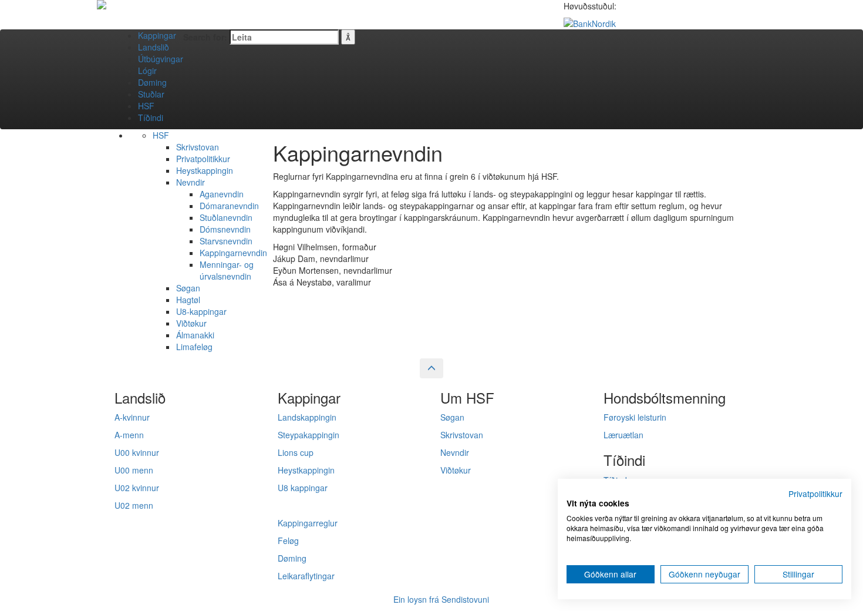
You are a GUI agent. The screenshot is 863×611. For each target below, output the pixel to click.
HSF (146, 106)
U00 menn (133, 470)
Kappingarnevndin (233, 252)
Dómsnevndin (225, 229)
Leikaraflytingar (306, 576)
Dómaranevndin (229, 206)
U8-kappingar (201, 311)
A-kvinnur (132, 417)
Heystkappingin (204, 170)
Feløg (288, 540)
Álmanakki (195, 335)
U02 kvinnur (136, 488)
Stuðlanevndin (226, 217)
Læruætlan (623, 435)
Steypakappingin (308, 435)
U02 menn (133, 505)
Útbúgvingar (160, 59)
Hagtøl (188, 300)
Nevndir (190, 182)
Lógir (147, 70)
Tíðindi (150, 117)
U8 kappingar (303, 488)
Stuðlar (151, 94)
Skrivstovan (197, 147)
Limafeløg (194, 346)
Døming (152, 82)
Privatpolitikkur (203, 158)
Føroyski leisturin (635, 417)
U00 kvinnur (136, 452)
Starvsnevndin (226, 241)
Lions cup (295, 452)
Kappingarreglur (308, 523)
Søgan (188, 288)
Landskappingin (307, 417)
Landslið (153, 47)
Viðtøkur (191, 323)
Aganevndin (222, 194)
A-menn (129, 435)
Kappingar (157, 35)
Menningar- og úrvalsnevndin (227, 270)
